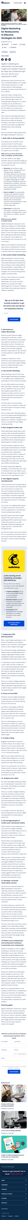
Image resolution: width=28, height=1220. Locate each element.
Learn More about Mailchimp (14, 623)
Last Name (17, 1041)
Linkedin (17, 1216)
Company (4, 1050)
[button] (25, 2)
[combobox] (16, 1054)
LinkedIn (9, 59)
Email (2, 1058)
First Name (4, 1041)
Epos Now (5, 3)
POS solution (21, 413)
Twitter (6, 59)
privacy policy (17, 1068)
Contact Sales (18, 3)
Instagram (10, 1216)
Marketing (4, 52)
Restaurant (12, 52)
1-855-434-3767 (16, 1174)
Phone (16, 1050)
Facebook (2, 59)
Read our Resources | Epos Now (9, 23)
